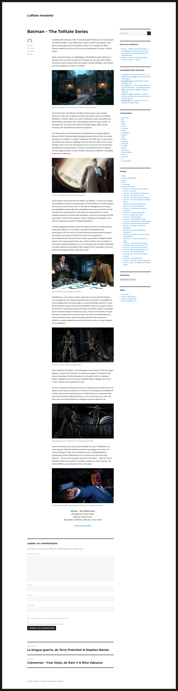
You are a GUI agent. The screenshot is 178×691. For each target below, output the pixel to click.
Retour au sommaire (83, 525)
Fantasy (124, 135)
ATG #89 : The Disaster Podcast (133, 252)
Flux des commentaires (129, 299)
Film (123, 137)
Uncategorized (126, 161)
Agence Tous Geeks (128, 187)
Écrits (123, 182)
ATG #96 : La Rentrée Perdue (132, 258)
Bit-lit (124, 124)
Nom (29, 585)
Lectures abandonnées (129, 178)
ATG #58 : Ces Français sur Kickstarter (136, 193)
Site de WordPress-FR (129, 301)
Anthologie (125, 118)
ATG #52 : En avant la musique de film (135, 189)
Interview (125, 144)
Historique (125, 141)
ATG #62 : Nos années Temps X (133, 195)
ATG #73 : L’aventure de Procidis (134, 213)
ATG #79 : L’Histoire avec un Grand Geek (136, 221)
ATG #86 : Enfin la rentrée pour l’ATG (135, 245)
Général (124, 139)
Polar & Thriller (127, 152)
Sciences (124, 154)
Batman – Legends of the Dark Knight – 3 (135, 57)
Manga (124, 148)
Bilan (123, 122)
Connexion (125, 294)
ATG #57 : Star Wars (130, 191)
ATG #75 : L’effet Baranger (132, 217)
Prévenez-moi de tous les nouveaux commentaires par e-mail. (48, 618)
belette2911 (125, 94)
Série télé (125, 157)
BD (123, 120)
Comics (124, 126)
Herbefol (30, 45)
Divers (124, 131)
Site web (31, 605)
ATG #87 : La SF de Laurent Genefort (135, 247)
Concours (125, 128)
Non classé (125, 150)
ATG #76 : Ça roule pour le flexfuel (134, 219)
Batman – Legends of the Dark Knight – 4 (135, 49)
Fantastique (125, 133)
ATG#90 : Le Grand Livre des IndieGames (136, 260)
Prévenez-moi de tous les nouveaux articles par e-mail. (45, 624)
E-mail (30, 595)
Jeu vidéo (30, 51)
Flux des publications (128, 297)
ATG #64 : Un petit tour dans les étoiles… (136, 197)
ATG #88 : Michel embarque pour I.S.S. (135, 249)
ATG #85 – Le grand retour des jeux (135, 243)
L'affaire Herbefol (40, 15)
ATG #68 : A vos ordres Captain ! (134, 206)
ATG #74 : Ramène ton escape (133, 215)
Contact (124, 180)
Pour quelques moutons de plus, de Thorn (135, 51)
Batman (30, 54)
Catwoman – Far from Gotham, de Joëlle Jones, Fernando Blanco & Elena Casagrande (136, 96)
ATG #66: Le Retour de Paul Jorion (134, 204)
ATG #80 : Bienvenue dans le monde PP (136, 223)
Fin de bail (126, 184)
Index (123, 176)
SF (122, 159)
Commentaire (33, 554)
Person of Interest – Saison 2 (131, 60)
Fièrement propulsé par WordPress (52, 681)
